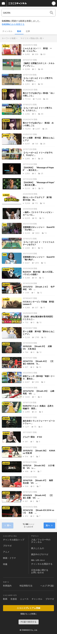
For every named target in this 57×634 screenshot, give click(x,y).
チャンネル (7, 31)
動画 (19, 31)
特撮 (5, 564)
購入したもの (37, 548)
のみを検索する (13, 24)
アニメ (6, 551)
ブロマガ (7, 545)
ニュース (24, 599)
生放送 (13, 599)
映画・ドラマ (9, 558)
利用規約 (7, 585)
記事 (28, 31)
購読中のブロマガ (39, 554)
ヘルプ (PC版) (47, 585)
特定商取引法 (26, 585)
